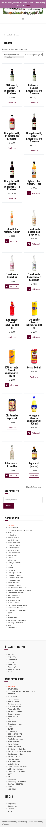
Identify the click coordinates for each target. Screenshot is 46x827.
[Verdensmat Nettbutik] (23, 8)
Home (5, 35)
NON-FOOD (12, 628)
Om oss (11, 809)
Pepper (10, 558)
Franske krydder (13, 548)
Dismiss (27, 5)
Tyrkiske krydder (14, 543)
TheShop (37, 822)
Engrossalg (12, 657)
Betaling (11, 654)
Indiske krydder (13, 540)
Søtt (10, 35)
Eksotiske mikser (14, 545)
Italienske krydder (14, 550)
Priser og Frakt (13, 667)
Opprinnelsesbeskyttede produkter (20, 530)
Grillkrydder (12, 535)
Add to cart (36, 193)
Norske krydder (13, 538)
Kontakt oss (12, 806)
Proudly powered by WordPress (14, 822)
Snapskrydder (13, 555)
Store (10, 672)
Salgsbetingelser (14, 669)
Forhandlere (12, 659)
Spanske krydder (14, 553)
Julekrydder (12, 560)
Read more (12, 103)
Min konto (12, 664)
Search (9, 506)
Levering (11, 662)
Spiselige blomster (14, 563)
